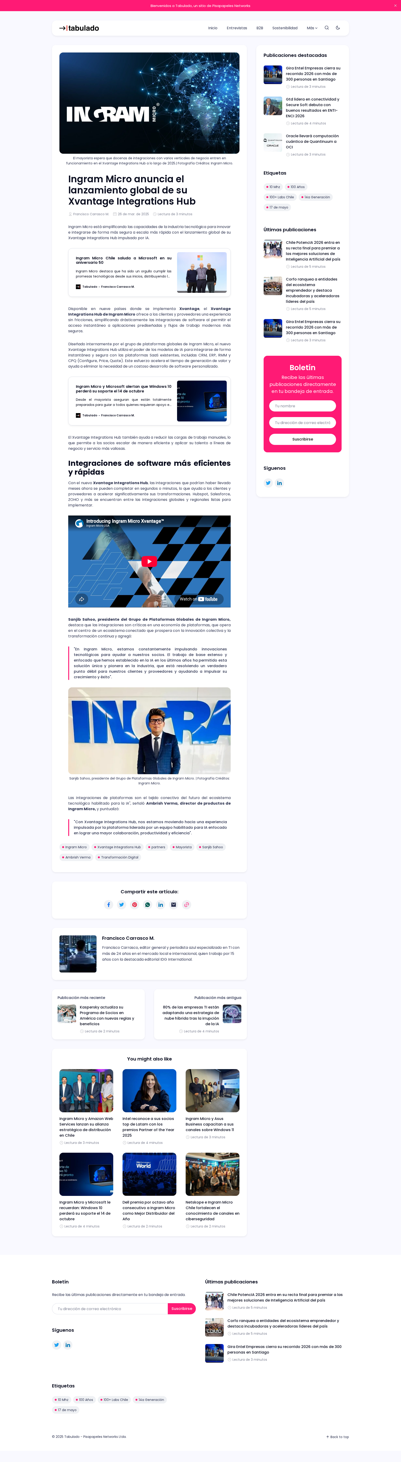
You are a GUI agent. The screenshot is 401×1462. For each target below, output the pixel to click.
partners (158, 847)
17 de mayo (279, 207)
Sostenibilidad (285, 28)
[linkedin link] (279, 483)
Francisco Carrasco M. (91, 214)
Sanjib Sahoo (212, 847)
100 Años (298, 187)
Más (310, 28)
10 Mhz (275, 187)
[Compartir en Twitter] (121, 904)
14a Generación (317, 197)
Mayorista (184, 847)
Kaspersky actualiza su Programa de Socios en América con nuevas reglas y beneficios (107, 1016)
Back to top (339, 1437)
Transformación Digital (119, 857)
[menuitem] (212, 28)
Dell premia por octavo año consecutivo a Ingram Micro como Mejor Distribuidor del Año (149, 1211)
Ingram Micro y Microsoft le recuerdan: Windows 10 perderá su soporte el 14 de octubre (84, 1211)
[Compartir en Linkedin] (160, 904)
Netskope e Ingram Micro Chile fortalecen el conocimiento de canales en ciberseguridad (212, 1211)
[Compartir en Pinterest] (134, 904)
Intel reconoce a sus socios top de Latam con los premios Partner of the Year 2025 (148, 1127)
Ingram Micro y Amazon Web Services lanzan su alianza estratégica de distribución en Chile (86, 1127)
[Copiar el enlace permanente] (186, 904)
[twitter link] (268, 483)
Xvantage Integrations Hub (119, 847)
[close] (395, 5)
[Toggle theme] (338, 28)
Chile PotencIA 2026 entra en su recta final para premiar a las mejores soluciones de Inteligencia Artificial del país (313, 251)
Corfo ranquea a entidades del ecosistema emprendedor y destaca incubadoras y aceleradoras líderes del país (313, 290)
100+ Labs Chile (282, 197)
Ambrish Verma (78, 857)
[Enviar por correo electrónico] (173, 904)
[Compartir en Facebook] (108, 904)
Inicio (212, 28)
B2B (259, 28)
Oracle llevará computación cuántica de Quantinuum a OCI (312, 141)
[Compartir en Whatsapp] (147, 904)
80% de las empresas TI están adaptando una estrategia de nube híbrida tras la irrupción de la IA (190, 1016)
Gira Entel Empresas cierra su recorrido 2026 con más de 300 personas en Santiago (313, 73)
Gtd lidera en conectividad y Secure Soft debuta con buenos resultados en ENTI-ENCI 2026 (312, 108)
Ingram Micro (76, 847)
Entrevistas (237, 28)
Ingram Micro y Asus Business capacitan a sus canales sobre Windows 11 (210, 1124)
